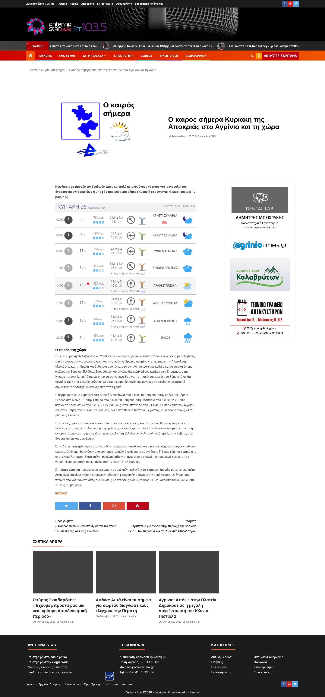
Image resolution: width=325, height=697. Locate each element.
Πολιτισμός (67, 55)
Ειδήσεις (146, 55)
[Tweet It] (66, 506)
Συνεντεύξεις (169, 55)
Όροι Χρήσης (124, 3)
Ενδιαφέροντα (196, 55)
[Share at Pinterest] (138, 506)
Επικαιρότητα (123, 55)
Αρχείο (74, 3)
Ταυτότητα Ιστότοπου (149, 3)
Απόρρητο (87, 3)
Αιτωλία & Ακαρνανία (268, 657)
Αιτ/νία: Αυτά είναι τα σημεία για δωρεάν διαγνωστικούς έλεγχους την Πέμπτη (123, 605)
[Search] (252, 55)
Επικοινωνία (105, 3)
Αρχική (62, 3)
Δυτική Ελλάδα (93, 55)
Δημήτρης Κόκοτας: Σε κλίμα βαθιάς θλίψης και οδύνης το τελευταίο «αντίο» (134, 46)
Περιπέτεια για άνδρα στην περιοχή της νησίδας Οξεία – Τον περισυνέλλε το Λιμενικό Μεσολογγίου (161, 526)
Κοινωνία (45, 55)
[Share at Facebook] (90, 506)
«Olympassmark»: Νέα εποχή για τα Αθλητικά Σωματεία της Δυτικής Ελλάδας (85, 526)
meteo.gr (61, 493)
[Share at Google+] (114, 506)
